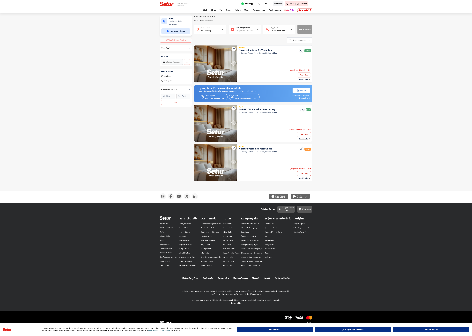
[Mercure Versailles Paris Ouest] (215, 162)
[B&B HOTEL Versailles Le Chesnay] (215, 123)
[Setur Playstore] (301, 198)
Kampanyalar (259, 10)
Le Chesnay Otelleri (206, 21)
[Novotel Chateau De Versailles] (215, 63)
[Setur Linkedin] (196, 199)
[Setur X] (188, 199)
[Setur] (167, 4)
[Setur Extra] (304, 10)
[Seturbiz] (208, 278)
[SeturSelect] (267, 278)
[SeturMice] (223, 278)
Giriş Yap (302, 90)
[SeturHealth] (282, 278)
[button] (299, 40)
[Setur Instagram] (164, 199)
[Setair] (256, 278)
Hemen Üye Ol (304, 98)
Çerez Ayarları (165, 265)
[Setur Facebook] (172, 199)
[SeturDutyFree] (190, 278)
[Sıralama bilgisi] (289, 40)
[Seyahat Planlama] (310, 3)
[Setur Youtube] (180, 199)
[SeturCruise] (240, 278)
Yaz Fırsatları (275, 10)
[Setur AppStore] (280, 198)
